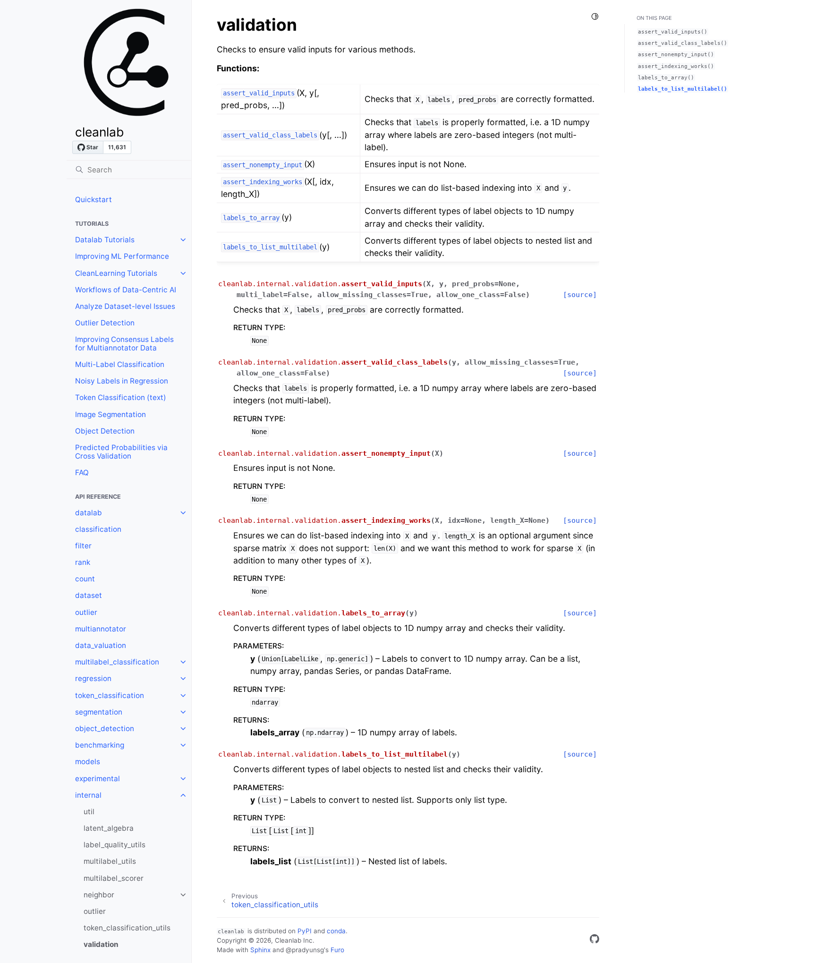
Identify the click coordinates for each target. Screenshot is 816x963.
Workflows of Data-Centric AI (125, 289)
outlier (86, 612)
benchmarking (99, 745)
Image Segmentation (110, 414)
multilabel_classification (117, 661)
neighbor (99, 894)
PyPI (305, 931)
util (89, 811)
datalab (88, 512)
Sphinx (260, 950)
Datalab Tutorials (105, 239)
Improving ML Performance (122, 256)
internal (88, 795)
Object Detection (105, 430)
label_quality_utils (114, 844)
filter (83, 545)
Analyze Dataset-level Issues (125, 306)
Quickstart (93, 199)
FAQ (82, 472)
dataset (88, 595)
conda (336, 931)
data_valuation (100, 645)
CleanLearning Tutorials (116, 273)
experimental (97, 778)
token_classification (109, 695)
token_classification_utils (127, 927)
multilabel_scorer (114, 878)
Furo (337, 950)
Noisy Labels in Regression (121, 380)
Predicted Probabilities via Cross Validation (121, 451)
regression (93, 678)
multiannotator (100, 628)
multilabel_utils (110, 861)
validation (101, 944)
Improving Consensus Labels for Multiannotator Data (124, 343)
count (85, 578)
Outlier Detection (105, 322)
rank (82, 562)
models (87, 761)
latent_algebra (109, 828)
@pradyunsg (305, 950)
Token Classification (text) (120, 397)
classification (98, 529)
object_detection (104, 728)
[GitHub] (594, 940)
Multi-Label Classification (119, 364)
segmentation (98, 711)
